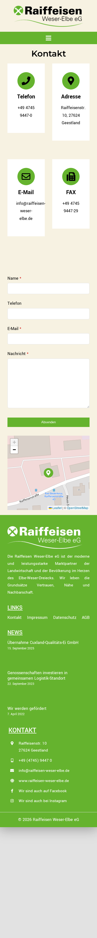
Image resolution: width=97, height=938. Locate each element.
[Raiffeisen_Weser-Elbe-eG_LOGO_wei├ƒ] (44, 527)
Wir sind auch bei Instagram (43, 801)
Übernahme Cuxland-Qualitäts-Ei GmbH (43, 642)
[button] (48, 473)
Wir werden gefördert (27, 708)
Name (14, 278)
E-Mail (14, 329)
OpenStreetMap (77, 508)
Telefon (14, 303)
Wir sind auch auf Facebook (43, 791)
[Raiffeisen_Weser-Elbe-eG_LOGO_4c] (48, 7)
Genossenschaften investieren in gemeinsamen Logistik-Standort (37, 675)
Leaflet (57, 508)
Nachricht (17, 354)
